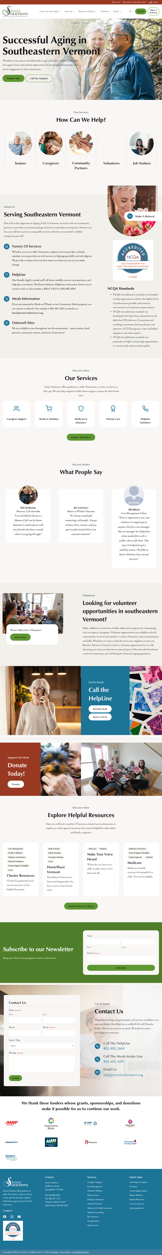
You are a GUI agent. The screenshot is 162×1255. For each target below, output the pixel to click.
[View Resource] (21, 869)
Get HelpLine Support (138, 1182)
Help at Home (54, 848)
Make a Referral (153, 11)
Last (123, 947)
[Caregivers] (50, 151)
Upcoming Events (136, 1208)
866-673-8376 (60, 1202)
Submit (15, 1078)
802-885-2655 (54, 1195)
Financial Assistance (15, 861)
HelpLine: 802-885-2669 (135, 2)
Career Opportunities (138, 1190)
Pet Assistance (92, 1216)
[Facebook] (5, 1217)
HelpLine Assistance (95, 1199)
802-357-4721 (54, 1198)
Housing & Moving (55, 857)
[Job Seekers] (142, 151)
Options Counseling (95, 1212)
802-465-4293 (62, 1205)
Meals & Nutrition (94, 1203)
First (89, 947)
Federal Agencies (135, 857)
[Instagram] (12, 1217)
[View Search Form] (130, 11)
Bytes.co (56, 1252)
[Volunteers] (111, 151)
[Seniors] (20, 151)
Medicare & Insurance (16, 857)
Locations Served (136, 1203)
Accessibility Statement (80, 1252)
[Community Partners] (81, 151)
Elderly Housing (54, 853)
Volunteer (104, 11)
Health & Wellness (15, 853)
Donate (86, 22)
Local (10, 870)
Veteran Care (92, 1225)
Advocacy (92, 848)
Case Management (15, 848)
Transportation (93, 1221)
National (103, 848)
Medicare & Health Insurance (99, 1208)
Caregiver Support (94, 1182)
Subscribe (121, 967)
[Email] (19, 1217)
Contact (75, 22)
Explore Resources (136, 1199)
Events (117, 2)
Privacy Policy (65, 1252)
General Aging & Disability (18, 865)
